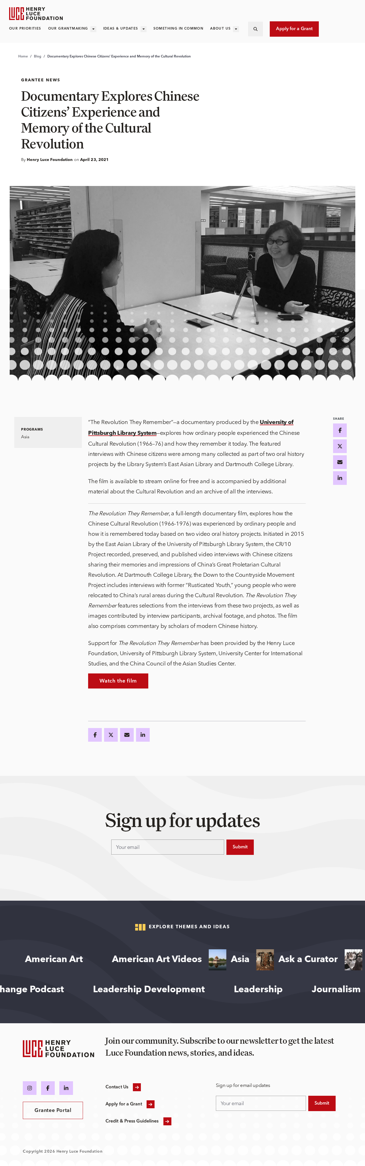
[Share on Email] (127, 735)
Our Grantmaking (68, 28)
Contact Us (117, 1087)
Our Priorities (25, 28)
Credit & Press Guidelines (132, 1121)
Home (23, 56)
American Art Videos (130, 959)
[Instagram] (29, 1088)
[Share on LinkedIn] (143, 735)
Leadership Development (173, 990)
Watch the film (118, 681)
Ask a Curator (281, 959)
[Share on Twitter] (111, 735)
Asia (213, 959)
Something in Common (178, 28)
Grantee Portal (53, 1110)
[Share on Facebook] (95, 735)
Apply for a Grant (294, 29)
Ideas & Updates (120, 28)
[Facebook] (48, 1088)
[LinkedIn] (66, 1088)
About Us (220, 28)
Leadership (282, 990)
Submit (240, 847)
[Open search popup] (255, 29)
